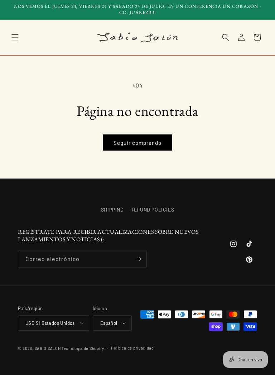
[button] (15, 37)
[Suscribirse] (138, 259)
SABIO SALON (48, 348)
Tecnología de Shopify (83, 348)
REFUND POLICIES (152, 210)
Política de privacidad (132, 348)
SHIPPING (112, 210)
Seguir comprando (137, 142)
